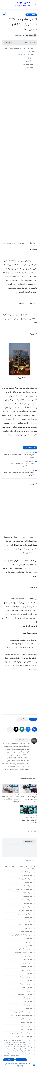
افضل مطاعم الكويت (26, 1019)
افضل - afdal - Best (27, 872)
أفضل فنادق (29, 956)
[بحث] (3, 4)
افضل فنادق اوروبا (27, 959)
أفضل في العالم (28, 991)
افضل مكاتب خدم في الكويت (24, 1036)
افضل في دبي (28, 1001)
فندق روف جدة (28, 58)
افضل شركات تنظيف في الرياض (22, 935)
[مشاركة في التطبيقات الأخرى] (10, 729)
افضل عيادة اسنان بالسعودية (23, 952)
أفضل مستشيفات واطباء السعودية (21, 1015)
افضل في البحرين (27, 970)
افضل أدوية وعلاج (27, 875)
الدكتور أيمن (29, 35)
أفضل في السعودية (26, 977)
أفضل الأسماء (28, 886)
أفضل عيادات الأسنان (26, 949)
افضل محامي (28, 1008)
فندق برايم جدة (28, 61)
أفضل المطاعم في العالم (25, 910)
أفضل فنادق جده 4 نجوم (25, 55)
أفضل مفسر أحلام (27, 1029)
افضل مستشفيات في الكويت (23, 1012)
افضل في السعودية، (26, 984)
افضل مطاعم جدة (27, 1022)
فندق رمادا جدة (28, 67)
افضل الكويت (28, 903)
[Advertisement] (19, 158)
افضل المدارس (28, 907)
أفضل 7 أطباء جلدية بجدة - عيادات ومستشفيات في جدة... (22, 465)
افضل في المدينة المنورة (25, 994)
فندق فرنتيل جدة (28, 64)
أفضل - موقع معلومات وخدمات (21, 4)
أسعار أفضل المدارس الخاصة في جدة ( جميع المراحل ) (19, 474)
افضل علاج (29, 945)
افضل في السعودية (26, 980)
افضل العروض (28, 896)
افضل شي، (29, 942)
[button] (28, 729)
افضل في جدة (31, 14)
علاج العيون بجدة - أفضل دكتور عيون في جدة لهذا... (19, 456)
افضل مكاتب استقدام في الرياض (22, 1033)
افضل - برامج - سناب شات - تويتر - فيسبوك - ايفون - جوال (19, 867)
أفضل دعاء (29, 921)
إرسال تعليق (29, 841)
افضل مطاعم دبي (27, 1026)
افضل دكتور (29, 928)
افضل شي (29, 938)
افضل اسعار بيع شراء (26, 879)
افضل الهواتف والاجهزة (25, 914)
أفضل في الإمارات (27, 966)
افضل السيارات (28, 893)
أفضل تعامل (29, 917)
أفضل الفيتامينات (27, 900)
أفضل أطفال (29, 882)
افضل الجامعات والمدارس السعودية (21, 889)
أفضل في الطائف (27, 987)
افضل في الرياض (27, 973)
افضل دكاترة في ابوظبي (25, 924)
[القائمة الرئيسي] (35, 4)
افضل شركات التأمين (26, 931)
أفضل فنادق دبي (27, 963)
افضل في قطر (28, 1005)
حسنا (21, 1059)
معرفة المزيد (8, 1059)
